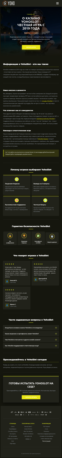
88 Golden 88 (28, 436)
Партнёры (13, 443)
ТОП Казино (46, 426)
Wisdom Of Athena (28, 434)
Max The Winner (28, 431)
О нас (46, 429)
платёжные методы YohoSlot (45, 119)
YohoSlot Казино (43, 139)
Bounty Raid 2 (28, 426)
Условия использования (46, 436)
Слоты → (28, 439)
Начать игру (31, 47)
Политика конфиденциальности (46, 434)
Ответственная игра (46, 438)
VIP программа (13, 436)
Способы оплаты (12, 431)
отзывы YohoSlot (47, 101)
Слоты (12, 426)
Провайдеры (12, 429)
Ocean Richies (28, 429)
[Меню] (57, 3)
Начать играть (31, 397)
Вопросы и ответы (13, 438)
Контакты (46, 431)
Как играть (13, 434)
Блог (12, 441)
